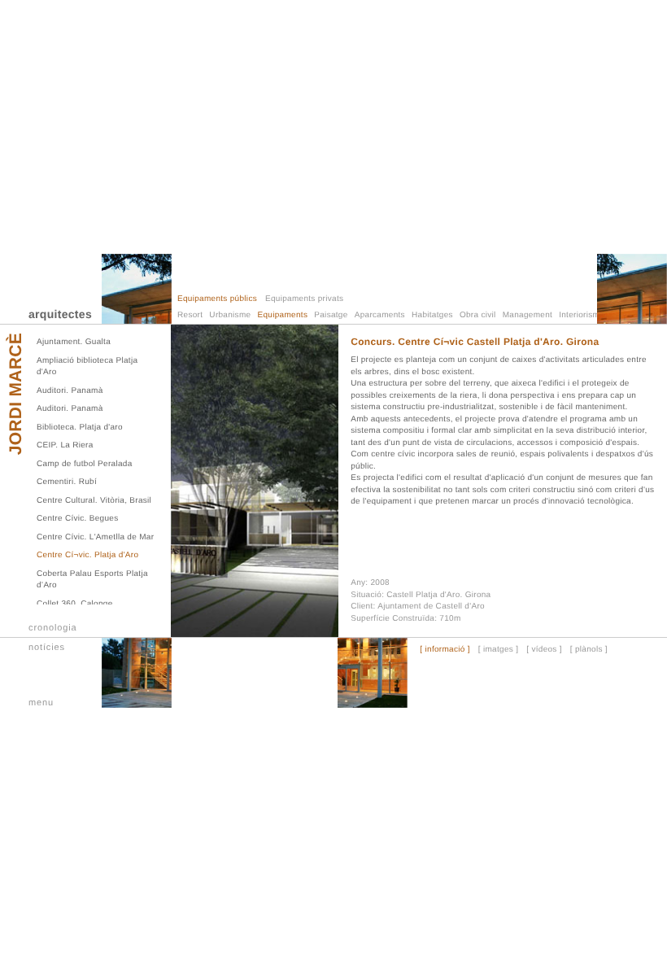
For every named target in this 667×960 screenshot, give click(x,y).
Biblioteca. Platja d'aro (80, 427)
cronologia (52, 628)
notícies (46, 647)
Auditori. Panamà (70, 390)
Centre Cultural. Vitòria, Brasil (94, 500)
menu (41, 703)
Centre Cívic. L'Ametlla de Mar (95, 537)
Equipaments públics (217, 299)
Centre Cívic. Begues (78, 518)
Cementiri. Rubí (67, 482)
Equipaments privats (304, 299)
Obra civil (478, 315)
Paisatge (330, 315)
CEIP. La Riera (65, 445)
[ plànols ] (589, 650)
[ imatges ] (498, 650)
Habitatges (432, 315)
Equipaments (283, 315)
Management (527, 315)
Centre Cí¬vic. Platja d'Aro (87, 555)
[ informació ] (444, 650)
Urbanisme (230, 315)
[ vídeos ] (544, 650)
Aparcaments (380, 315)
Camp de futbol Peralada (85, 464)
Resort (190, 315)
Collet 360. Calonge (75, 604)
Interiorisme (581, 315)
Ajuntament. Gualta (74, 342)
